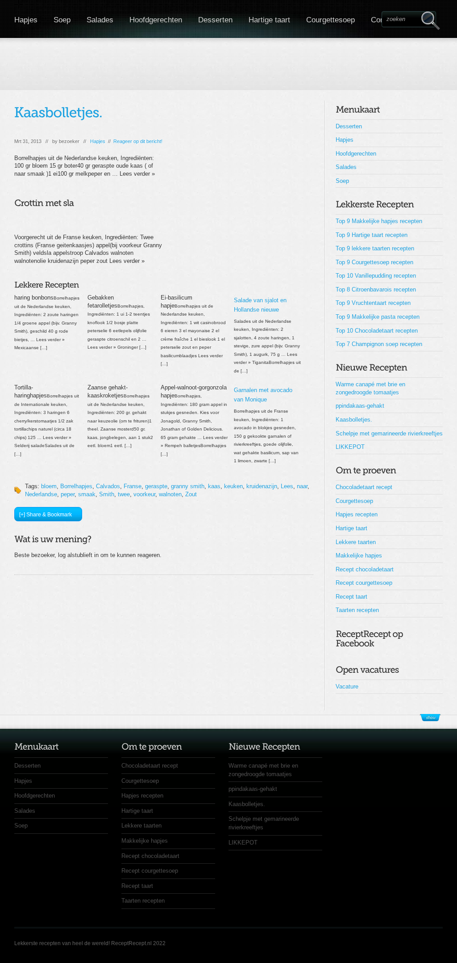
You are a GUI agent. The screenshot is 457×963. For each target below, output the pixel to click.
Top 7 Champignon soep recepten (379, 344)
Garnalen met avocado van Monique (263, 395)
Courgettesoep (330, 20)
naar (302, 486)
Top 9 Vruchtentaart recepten (373, 303)
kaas (214, 486)
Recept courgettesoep (364, 582)
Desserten (215, 20)
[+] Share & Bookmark (45, 514)
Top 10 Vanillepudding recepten (376, 275)
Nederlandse (41, 494)
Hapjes (25, 20)
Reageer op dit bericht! (137, 141)
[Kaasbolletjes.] (58, 112)
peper (68, 494)
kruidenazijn (261, 486)
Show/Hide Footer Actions (430, 717)
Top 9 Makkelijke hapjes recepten (379, 221)
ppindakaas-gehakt (360, 405)
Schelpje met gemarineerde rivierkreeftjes (389, 433)
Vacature (347, 686)
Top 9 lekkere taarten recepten (375, 248)
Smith (106, 494)
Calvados (108, 486)
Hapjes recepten (357, 514)
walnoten (170, 494)
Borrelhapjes (76, 486)
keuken (233, 486)
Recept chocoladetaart (365, 569)
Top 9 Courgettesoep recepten (374, 262)
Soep (62, 20)
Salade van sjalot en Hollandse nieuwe (260, 305)
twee (124, 494)
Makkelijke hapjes (359, 555)
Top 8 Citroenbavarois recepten (376, 289)
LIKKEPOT (350, 446)
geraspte (156, 486)
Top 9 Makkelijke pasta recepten (378, 316)
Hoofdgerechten (155, 20)
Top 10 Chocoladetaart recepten (377, 330)
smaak (87, 494)
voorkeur (144, 494)
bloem (49, 486)
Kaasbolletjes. (354, 419)
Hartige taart (269, 20)
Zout (191, 494)
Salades (100, 20)
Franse (132, 486)
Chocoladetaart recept (364, 487)
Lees (287, 486)
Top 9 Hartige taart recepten (371, 235)
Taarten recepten (357, 610)
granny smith (187, 486)
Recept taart (351, 596)
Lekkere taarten (356, 542)
